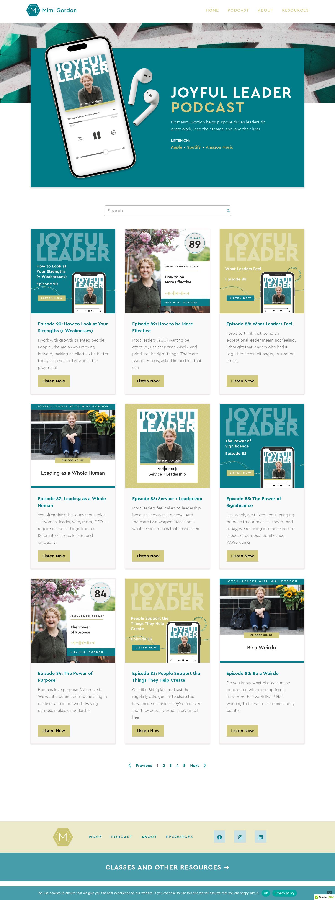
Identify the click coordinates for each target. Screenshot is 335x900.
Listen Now (53, 381)
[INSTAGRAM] (240, 836)
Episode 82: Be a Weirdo (253, 673)
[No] (329, 893)
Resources (295, 10)
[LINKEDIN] (260, 836)
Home (212, 10)
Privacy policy (285, 893)
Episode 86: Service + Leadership (167, 498)
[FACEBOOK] (219, 836)
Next (194, 765)
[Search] (228, 211)
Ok (266, 893)
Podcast (238, 10)
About (265, 10)
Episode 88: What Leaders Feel (259, 324)
